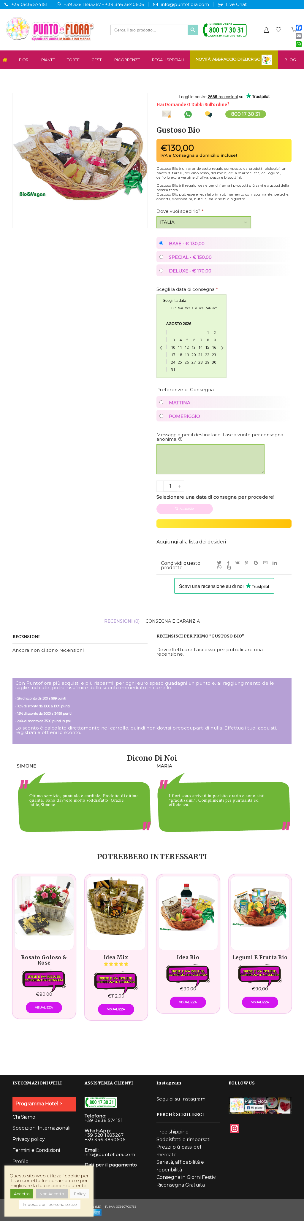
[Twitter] (220, 563)
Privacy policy (28, 1139)
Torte (73, 59)
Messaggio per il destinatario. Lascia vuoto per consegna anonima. (219, 436)
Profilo (20, 1161)
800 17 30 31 (245, 114)
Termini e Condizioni (36, 1150)
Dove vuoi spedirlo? (180, 211)
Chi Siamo (23, 1117)
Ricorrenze (127, 59)
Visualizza (44, 1007)
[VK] (238, 563)
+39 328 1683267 (82, 4)
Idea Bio (188, 957)
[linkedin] (275, 563)
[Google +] (257, 563)
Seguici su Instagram (180, 1099)
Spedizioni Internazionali (41, 1128)
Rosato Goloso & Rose (44, 960)
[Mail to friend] (266, 563)
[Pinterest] (247, 563)
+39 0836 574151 (29, 4)
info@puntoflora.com (185, 4)
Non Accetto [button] (51, 1193)
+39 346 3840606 (124, 4)
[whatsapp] (220, 567)
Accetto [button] (22, 1193)
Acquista (187, 508)
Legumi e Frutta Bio (260, 957)
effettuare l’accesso (191, 649)
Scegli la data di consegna (187, 289)
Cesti (96, 59)
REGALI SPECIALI (168, 59)
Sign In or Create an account (266, 30)
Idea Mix (116, 957)
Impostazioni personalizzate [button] (50, 1204)
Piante (48, 59)
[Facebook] (229, 563)
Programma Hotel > (38, 1103)
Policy (80, 1193)
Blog (290, 59)
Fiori (24, 59)
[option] (82, 805)
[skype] (229, 567)
